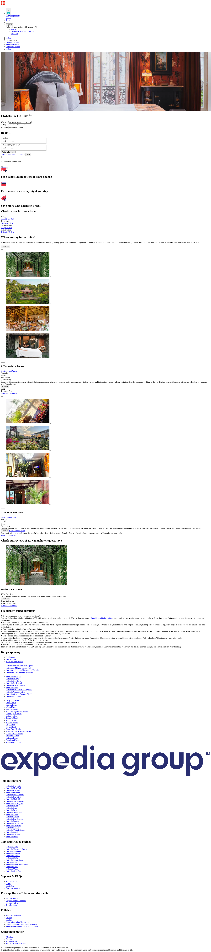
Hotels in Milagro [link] (12, 679)
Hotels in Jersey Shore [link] (14, 860)
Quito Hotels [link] (11, 703)
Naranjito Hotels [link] (12, 42)
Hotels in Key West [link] (13, 826)
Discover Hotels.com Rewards (22, 31)
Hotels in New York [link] (13, 788)
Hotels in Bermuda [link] (13, 856)
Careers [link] (9, 939)
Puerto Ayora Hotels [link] (13, 714)
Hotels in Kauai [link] (12, 867)
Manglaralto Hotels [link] (13, 742)
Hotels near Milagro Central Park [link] (18, 668)
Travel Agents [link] (11, 905)
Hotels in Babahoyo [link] (13, 681)
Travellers (5, 127)
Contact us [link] (10, 886)
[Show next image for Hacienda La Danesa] (4, 362)
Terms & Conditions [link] (13, 915)
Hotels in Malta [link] (12, 858)
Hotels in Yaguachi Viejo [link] (15, 692)
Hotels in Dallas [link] (12, 837)
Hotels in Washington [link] (14, 812)
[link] (31, 34)
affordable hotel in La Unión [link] (101, 618)
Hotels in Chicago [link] (13, 790)
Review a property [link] (13, 888)
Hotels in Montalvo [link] (13, 696)
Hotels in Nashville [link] (13, 799)
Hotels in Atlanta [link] (12, 817)
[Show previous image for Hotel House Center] (2, 508)
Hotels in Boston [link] (12, 821)
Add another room (8, 152)
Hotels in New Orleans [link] (15, 795)
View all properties (8, 535)
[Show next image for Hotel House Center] (4, 508)
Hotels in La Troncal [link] (14, 683)
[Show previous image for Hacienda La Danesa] (2, 362)
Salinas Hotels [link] (11, 716)
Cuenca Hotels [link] (11, 705)
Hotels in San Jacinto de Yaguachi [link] (19, 690)
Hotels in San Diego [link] (13, 797)
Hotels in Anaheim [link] (13, 834)
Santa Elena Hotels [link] (13, 729)
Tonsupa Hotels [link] (12, 722)
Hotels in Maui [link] (11, 862)
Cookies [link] (9, 920)
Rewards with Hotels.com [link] (16, 943)
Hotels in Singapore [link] (13, 851)
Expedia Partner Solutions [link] (16, 901)
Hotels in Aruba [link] (12, 847)
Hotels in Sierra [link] (12, 688)
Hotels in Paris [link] (11, 808)
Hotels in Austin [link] (12, 815)
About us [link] (9, 937)
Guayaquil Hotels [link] (12, 700)
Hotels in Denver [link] (12, 810)
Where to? (5, 122)
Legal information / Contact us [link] (17, 922)
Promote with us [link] (12, 903)
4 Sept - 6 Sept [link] (6, 228)
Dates (3, 125)
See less (5, 386)
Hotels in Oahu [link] (12, 869)
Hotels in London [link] (12, 828)
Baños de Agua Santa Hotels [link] (17, 711)
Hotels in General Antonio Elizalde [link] (19, 694)
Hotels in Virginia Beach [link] (15, 830)
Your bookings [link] (11, 881)
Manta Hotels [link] (11, 707)
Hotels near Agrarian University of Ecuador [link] (22, 670)
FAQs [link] (8, 884)
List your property (13, 16)
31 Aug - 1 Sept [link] (7, 223)
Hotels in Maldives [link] (13, 853)
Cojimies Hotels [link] (12, 738)
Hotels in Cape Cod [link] (13, 871)
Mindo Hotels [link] (11, 720)
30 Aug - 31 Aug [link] (7, 219)
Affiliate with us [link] (12, 898)
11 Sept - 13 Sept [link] (7, 232)
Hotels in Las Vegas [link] (13, 786)
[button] (105, 652)
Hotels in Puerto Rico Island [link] (17, 864)
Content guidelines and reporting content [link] (21, 924)
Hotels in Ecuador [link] (13, 47)
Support (9, 18)
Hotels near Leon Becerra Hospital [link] (19, 666)
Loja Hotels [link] (10, 725)
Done (28, 155)
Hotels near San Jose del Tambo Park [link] (20, 672)
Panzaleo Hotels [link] (12, 709)
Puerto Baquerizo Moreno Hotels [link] (18, 731)
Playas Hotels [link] (11, 727)
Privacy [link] (9, 918)
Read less (5, 247)
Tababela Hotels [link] (12, 718)
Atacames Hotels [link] (12, 736)
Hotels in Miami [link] (12, 806)
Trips (8, 20)
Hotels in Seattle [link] (12, 832)
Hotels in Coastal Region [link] (15, 685)
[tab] (10, 657)
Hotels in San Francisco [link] (15, 801)
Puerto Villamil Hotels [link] (14, 734)
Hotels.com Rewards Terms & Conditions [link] (22, 926)
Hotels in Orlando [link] (13, 792)
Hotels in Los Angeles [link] (14, 803)
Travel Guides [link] (11, 941)
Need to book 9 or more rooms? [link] (13, 154)
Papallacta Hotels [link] (12, 740)
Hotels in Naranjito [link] (13, 676)
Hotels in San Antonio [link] (14, 819)
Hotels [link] (8, 38)
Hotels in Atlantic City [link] (14, 823)
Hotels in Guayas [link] (12, 44)
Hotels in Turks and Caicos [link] (16, 849)
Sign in (9, 25)
